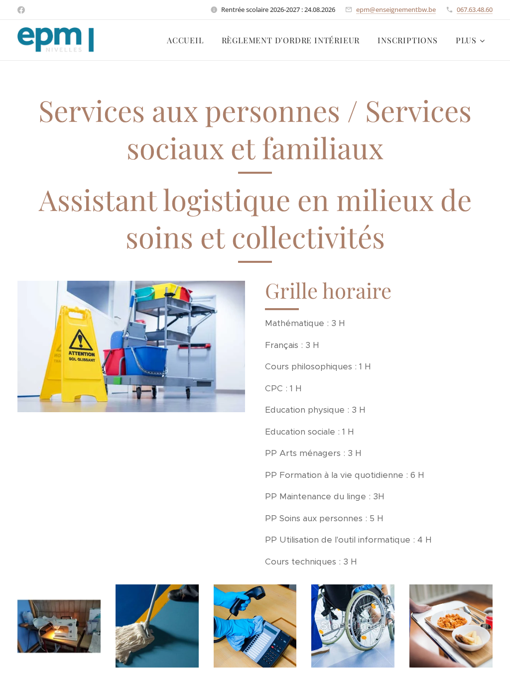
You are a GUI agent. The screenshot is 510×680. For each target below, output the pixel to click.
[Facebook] (21, 9)
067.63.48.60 (475, 9)
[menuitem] (185, 40)
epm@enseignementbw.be (396, 9)
